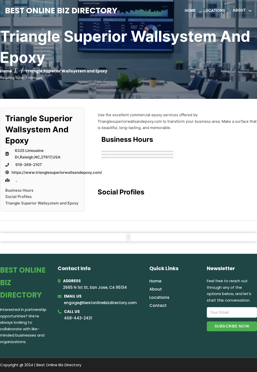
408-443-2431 (78, 318)
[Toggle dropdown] (250, 11)
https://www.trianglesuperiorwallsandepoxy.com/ (57, 172)
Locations (214, 10)
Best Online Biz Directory (61, 10)
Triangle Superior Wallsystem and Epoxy (42, 203)
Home (190, 10)
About (155, 289)
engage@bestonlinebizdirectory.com (100, 302)
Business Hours (19, 190)
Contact (158, 305)
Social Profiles (18, 196)
